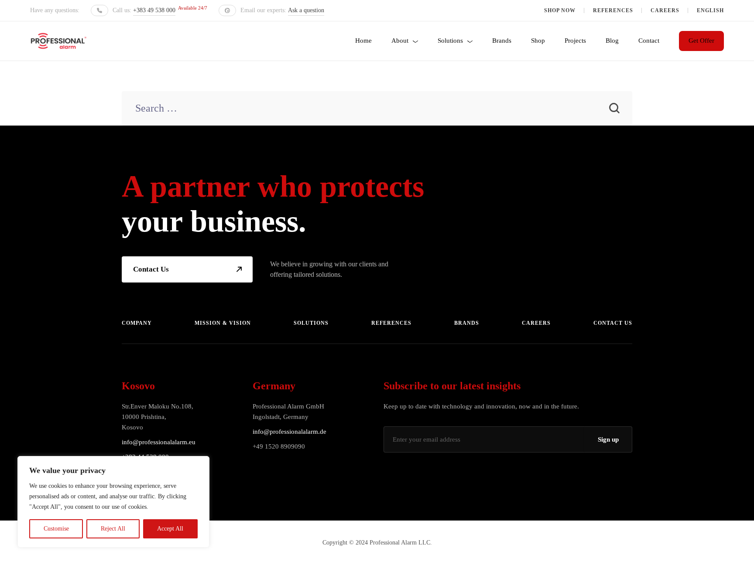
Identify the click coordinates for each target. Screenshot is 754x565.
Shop (538, 40)
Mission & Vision (223, 323)
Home (363, 40)
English (710, 10)
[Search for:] (377, 109)
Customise (56, 528)
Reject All (113, 528)
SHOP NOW (560, 10)
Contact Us (151, 269)
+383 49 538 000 (154, 10)
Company (137, 323)
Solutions (450, 40)
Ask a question (306, 10)
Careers (665, 10)
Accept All (170, 528)
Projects (575, 40)
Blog (612, 40)
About (399, 40)
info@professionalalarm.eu (158, 442)
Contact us (612, 323)
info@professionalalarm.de (289, 431)
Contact (648, 40)
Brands (501, 40)
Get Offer (701, 40)
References (613, 10)
